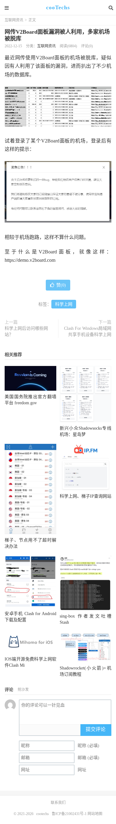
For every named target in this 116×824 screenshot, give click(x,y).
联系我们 (58, 803)
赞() (61, 285)
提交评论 (95, 729)
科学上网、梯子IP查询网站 (85, 496)
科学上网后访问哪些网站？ (26, 331)
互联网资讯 (14, 20)
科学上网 (63, 304)
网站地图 (95, 814)
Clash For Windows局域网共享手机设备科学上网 (87, 331)
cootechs (42, 814)
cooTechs (58, 8)
